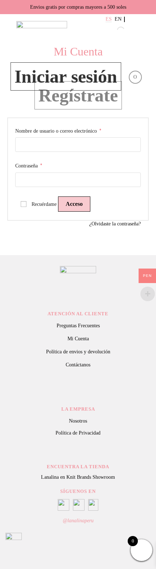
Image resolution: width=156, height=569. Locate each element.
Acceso (74, 204)
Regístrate (78, 95)
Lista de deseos (139, 30)
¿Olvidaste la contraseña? (115, 224)
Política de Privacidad (78, 433)
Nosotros (78, 421)
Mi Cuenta (78, 338)
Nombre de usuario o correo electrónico (58, 131)
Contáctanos (78, 364)
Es (109, 19)
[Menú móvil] (8, 22)
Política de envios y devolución (78, 351)
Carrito (148, 30)
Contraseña (28, 166)
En (118, 19)
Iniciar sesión (66, 76)
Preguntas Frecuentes (78, 325)
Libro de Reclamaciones (78, 387)
